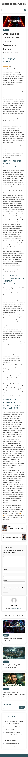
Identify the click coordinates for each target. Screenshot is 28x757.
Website (5, 580)
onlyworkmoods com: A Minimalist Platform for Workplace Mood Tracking (14, 733)
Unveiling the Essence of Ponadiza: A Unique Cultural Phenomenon (14, 722)
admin (16, 52)
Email (4, 575)
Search (7, 704)
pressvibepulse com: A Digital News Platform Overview (13, 728)
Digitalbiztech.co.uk (14, 4)
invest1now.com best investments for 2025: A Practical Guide (14, 739)
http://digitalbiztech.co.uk (16, 608)
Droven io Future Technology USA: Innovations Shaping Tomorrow (13, 745)
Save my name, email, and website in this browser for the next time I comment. (14, 589)
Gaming (6, 30)
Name (5, 569)
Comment (6, 555)
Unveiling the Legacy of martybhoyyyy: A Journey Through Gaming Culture (14, 694)
